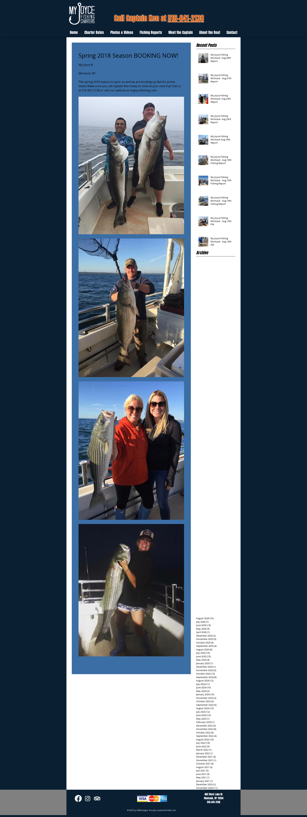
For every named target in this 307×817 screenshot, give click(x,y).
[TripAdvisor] (97, 798)
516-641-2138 (186, 18)
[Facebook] (78, 798)
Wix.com (172, 810)
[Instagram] (87, 798)
